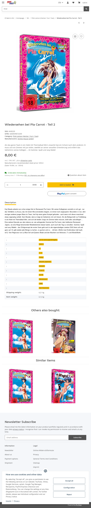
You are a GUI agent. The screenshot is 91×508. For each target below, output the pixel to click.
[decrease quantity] (7, 184)
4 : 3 (40, 253)
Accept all (69, 481)
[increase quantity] (40, 184)
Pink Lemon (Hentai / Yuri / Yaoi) (25, 136)
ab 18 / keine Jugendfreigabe (48, 240)
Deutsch (41, 266)
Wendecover (43, 279)
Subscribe (77, 437)
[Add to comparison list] (75, 36)
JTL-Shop (79, 505)
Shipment (8, 463)
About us (8, 454)
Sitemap (36, 463)
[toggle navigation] (3, 1)
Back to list (10, 18)
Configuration (69, 488)
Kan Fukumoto (44, 288)
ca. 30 (41, 275)
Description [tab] (10, 202)
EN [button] (59, 2)
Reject (69, 494)
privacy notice (18, 429)
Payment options (11, 459)
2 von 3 (41, 270)
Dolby (41, 257)
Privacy (17, 501)
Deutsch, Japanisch (45, 261)
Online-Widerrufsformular (43, 450)
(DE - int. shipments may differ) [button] (34, 175)
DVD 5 (41, 244)
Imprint (8, 501)
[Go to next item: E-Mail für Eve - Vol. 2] (83, 22)
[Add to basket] (7, 30)
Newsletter (9, 450)
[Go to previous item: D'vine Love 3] (79, 22)
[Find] (86, 8)
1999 (40, 283)
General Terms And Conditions (45, 459)
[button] (68, 2)
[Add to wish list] (81, 36)
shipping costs (26, 160)
